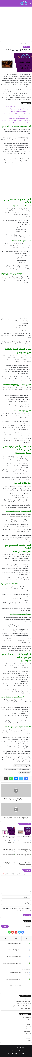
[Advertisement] (16, 24)
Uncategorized (26, 1017)
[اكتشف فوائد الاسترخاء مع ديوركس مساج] (8, 831)
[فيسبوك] (26, 778)
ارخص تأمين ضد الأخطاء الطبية (14, 950)
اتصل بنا (9, 1050)
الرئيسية (28, 43)
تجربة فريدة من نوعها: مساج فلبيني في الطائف (24, 850)
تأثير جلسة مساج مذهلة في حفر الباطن (19, 111)
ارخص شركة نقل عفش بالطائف (14, 957)
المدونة (28, 1024)
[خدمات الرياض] (24, 3)
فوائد (29, 1035)
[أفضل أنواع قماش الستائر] (26, 974)
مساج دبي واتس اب (24, 769)
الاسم (29, 891)
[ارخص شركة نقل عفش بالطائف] (26, 958)
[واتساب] (11, 778)
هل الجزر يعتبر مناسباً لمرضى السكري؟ (19, 122)
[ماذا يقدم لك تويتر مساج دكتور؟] (24, 831)
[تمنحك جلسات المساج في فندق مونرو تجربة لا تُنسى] (24, 857)
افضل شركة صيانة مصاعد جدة (14, 943)
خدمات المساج (22, 43)
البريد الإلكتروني (27, 897)
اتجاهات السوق (26, 1019)
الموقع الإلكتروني (27, 902)
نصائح (28, 1040)
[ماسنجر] (16, 778)
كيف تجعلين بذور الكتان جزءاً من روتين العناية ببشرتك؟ (15, 113)
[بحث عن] (30, 3)
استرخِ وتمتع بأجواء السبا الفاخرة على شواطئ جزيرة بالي (14, 120)
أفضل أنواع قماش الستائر (15, 973)
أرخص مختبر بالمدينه (26, 970)
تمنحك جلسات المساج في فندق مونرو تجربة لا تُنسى (25, 863)
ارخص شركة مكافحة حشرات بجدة (13, 979)
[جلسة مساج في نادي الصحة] (8, 857)
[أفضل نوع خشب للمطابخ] (26, 988)
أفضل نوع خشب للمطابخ (15, 986)
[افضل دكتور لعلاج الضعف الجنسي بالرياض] (26, 965)
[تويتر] (21, 778)
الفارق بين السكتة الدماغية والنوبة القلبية (18, 118)
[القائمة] (2, 3)
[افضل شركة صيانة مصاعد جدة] (26, 945)
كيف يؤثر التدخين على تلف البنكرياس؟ (19, 109)
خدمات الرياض (6, 1047)
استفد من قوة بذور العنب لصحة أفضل (19, 116)
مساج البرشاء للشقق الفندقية (21, 766)
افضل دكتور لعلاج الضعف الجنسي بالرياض (12, 963)
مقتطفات (28, 1038)
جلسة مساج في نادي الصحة (9, 863)
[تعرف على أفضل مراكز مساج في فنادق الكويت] (8, 844)
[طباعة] (6, 778)
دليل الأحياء (27, 1033)
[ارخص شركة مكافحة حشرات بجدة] (26, 981)
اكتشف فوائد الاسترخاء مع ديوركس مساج (9, 836)
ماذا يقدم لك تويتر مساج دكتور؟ (24, 836)
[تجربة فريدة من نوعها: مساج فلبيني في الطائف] (24, 844)
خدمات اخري (27, 1026)
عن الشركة (18, 1050)
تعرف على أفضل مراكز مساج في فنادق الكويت (9, 850)
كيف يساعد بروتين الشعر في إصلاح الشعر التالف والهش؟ (15, 106)
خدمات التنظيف (26, 1029)
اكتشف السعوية (26, 1022)
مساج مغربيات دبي (24, 772)
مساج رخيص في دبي (11, 769)
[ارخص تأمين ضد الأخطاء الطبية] (26, 952)
